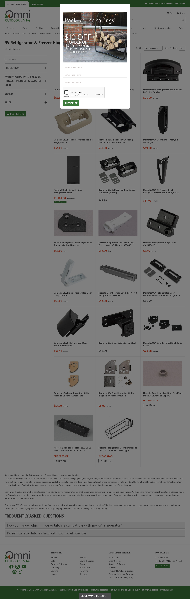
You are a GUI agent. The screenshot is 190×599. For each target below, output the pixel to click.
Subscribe (70, 103)
